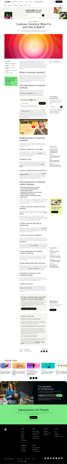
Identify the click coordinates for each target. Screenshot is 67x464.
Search (60, 5)
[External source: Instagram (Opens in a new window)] (53, 458)
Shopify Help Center (36, 433)
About (22, 431)
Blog (5, 5)
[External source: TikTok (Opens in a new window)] (56, 458)
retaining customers (25, 111)
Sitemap (33, 458)
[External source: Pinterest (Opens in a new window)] (62, 458)
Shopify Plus (57, 434)
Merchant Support (35, 431)
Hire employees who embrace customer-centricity (31, 192)
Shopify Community (36, 438)
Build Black (23, 449)
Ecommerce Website (36, 451)
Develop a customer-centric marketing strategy (30, 195)
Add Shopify (53, 309)
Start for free (59, 1)
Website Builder (35, 449)
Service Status (23, 440)
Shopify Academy (35, 436)
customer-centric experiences (25, 287)
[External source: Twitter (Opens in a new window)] (48, 458)
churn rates (44, 228)
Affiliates (22, 436)
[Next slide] (36, 378)
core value (39, 153)
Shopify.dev (45, 431)
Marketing (21, 5)
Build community (23, 197)
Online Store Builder (36, 447)
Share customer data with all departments (29, 188)
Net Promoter (38, 342)
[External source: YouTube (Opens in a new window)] (51, 458)
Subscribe (59, 395)
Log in (53, 1)
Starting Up (16, 5)
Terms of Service (20, 458)
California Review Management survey (27, 93)
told (34, 245)
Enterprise (31, 1)
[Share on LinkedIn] (47, 351)
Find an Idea (10, 5)
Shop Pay (56, 433)
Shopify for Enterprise (59, 436)
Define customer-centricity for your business (30, 187)
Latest (25, 5)
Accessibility (23, 451)
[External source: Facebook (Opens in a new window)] (45, 458)
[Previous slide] (31, 378)
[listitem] (33, 369)
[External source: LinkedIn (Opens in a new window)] (59, 458)
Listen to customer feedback (26, 190)
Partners (22, 434)
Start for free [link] (42, 103)
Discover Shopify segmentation (28, 308)
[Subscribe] (43, 15)
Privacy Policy (47, 399)
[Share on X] (44, 351)
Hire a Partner (34, 434)
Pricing (26, 1)
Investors (23, 433)
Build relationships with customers (27, 193)
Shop (56, 431)
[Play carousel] (33, 378)
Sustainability (23, 447)
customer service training (33, 268)
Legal (22, 438)
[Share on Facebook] (41, 351)
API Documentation (47, 433)
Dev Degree (45, 434)
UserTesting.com (23, 241)
